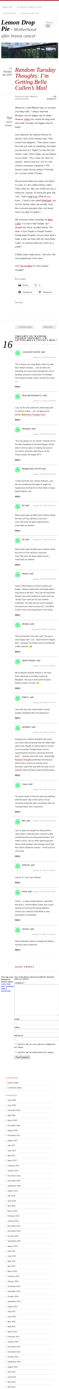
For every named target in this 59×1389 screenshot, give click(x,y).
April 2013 (11, 1387)
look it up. (33, 196)
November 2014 (14, 1291)
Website (18, 1036)
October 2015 (13, 1236)
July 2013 (11, 1372)
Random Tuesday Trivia (34, 415)
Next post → (49, 327)
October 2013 (13, 1357)
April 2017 (11, 1156)
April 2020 (11, 1115)
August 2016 (13, 1191)
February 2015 (13, 1276)
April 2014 (11, 1326)
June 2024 (12, 1105)
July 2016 (11, 1196)
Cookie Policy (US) (30, 13)
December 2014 (14, 1286)
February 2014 (13, 1337)
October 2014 (13, 1296)
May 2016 (11, 1206)
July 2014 (11, 1311)
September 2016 (14, 1186)
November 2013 (14, 1352)
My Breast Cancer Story (29, 7)
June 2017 (12, 1151)
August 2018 (13, 1130)
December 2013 (14, 1347)
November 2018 (14, 1125)
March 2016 (12, 1211)
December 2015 (14, 1226)
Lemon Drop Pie (18, 25)
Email (17, 1027)
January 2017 (13, 1171)
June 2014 (12, 1317)
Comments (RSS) (15, 1088)
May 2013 (11, 1382)
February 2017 (13, 1166)
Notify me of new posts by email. (36, 1052)
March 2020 (12, 1120)
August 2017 (13, 1140)
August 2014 (13, 1306)
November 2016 (14, 1181)
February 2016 (13, 1216)
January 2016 (13, 1221)
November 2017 (14, 1135)
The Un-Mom (26, 266)
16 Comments (51, 97)
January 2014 (13, 1342)
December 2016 (14, 1176)
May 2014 (11, 1322)
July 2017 (11, 1145)
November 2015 (14, 1231)
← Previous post (24, 327)
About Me (7, 7)
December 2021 (14, 1110)
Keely (27, 119)
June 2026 (12, 1100)
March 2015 (12, 1271)
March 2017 (12, 1160)
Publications (9, 13)
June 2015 (12, 1256)
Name (17, 1019)
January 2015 (13, 1281)
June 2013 (12, 1377)
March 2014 (12, 1332)
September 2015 (14, 1241)
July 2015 (11, 1251)
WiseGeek (46, 200)
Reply (17, 387)
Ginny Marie (30, 96)
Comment (19, 983)
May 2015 (11, 1261)
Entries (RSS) (13, 1083)
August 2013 (13, 1367)
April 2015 (11, 1266)
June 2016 (12, 1201)
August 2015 (13, 1246)
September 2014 (14, 1301)
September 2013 (14, 1362)
